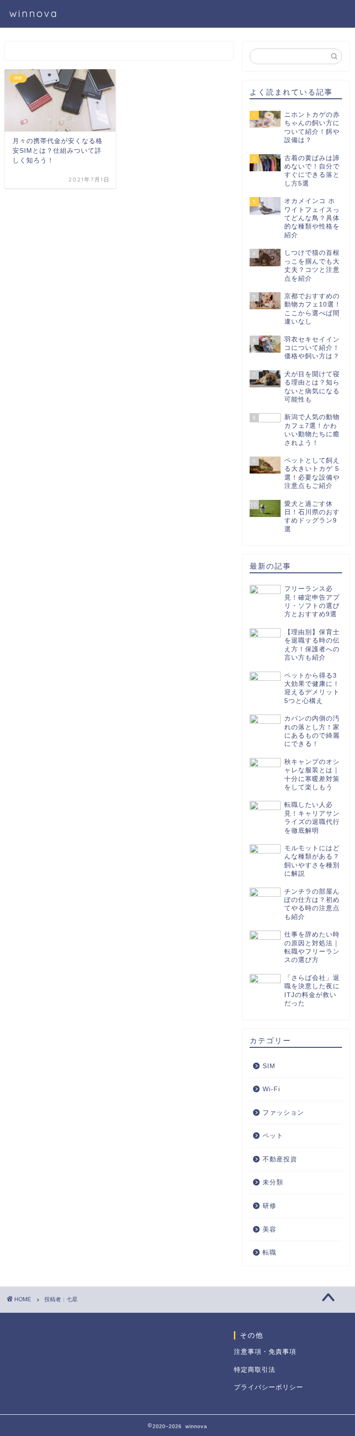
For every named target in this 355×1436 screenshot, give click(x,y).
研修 (269, 1205)
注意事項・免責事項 (265, 1351)
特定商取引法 (254, 1369)
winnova (33, 13)
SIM (269, 1066)
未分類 (273, 1182)
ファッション (283, 1112)
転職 (269, 1252)
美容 (269, 1229)
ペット (273, 1135)
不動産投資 (280, 1159)
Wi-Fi (271, 1089)
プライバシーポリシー (268, 1387)
